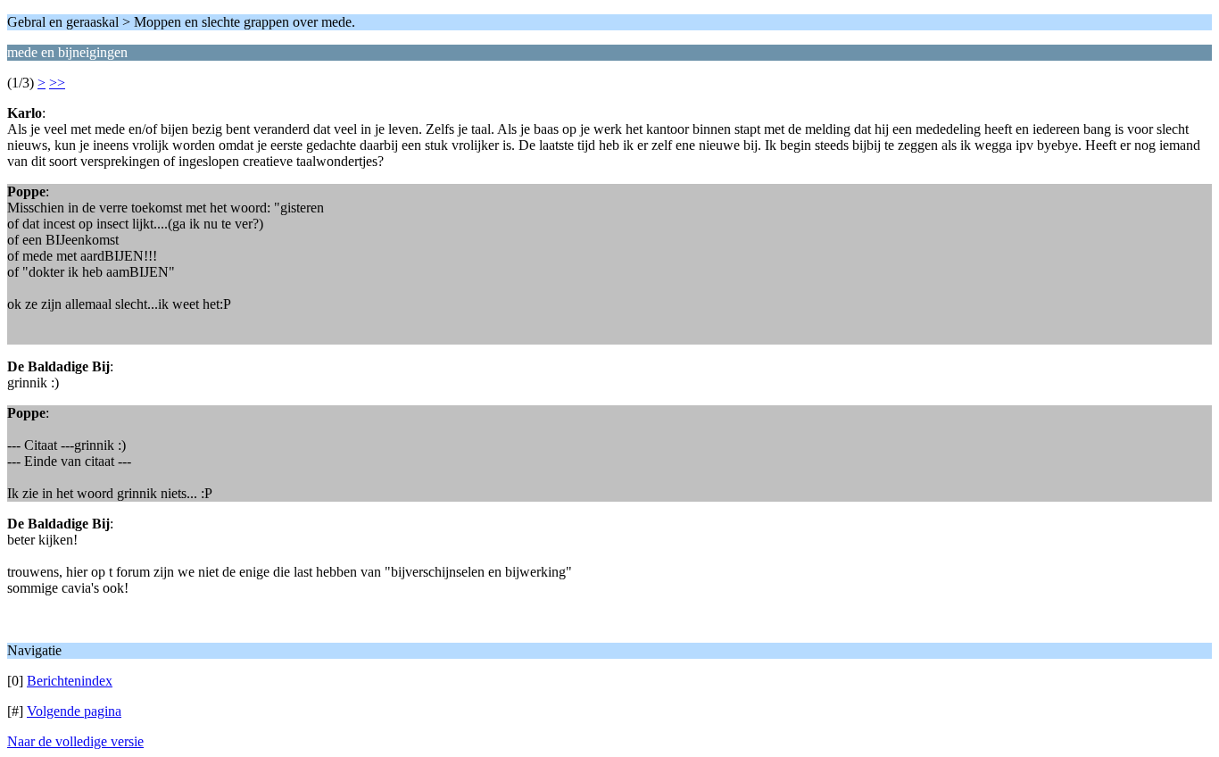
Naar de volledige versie (75, 741)
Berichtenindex (69, 680)
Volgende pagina (74, 711)
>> (57, 82)
